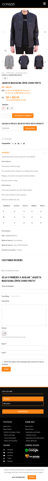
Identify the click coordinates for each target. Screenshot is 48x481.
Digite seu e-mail (8, 391)
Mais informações (18, 477)
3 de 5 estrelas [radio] (16, 296)
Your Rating (5, 296)
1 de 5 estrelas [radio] (12, 296)
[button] (6, 139)
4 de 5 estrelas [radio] (17, 296)
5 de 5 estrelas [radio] (19, 296)
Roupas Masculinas (21, 73)
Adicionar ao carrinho (22, 115)
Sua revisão (5, 301)
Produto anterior (3, 78)
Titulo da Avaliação (8, 286)
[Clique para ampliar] (5, 50)
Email (4, 353)
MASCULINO (10, 73)
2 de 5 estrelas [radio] (14, 296)
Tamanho (5, 104)
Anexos (4, 328)
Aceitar (31, 477)
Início (3, 73)
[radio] (7, 108)
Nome (4, 344)
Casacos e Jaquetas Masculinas (12, 75)
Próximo (7, 78)
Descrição (5, 153)
